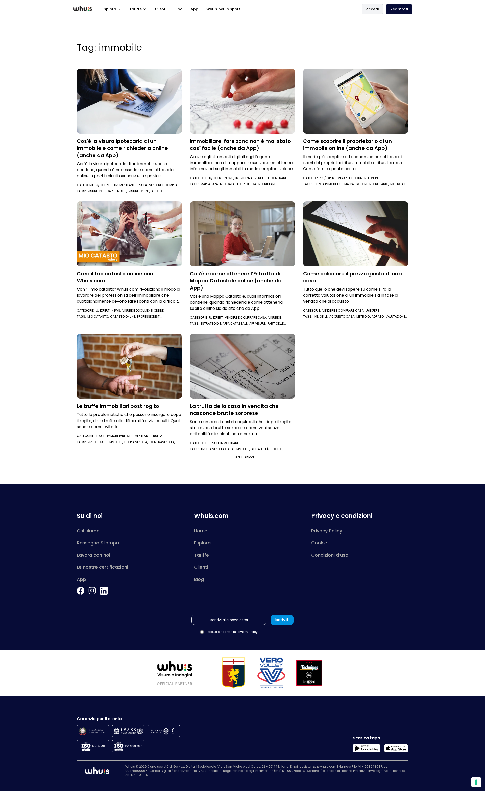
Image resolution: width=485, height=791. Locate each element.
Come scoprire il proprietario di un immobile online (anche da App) (347, 145)
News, (230, 178)
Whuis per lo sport (223, 9)
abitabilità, (261, 449)
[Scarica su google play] (366, 748)
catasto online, (123, 316)
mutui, (122, 191)
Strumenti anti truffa (144, 436)
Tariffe (135, 9)
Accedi (372, 9)
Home (200, 531)
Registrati (399, 9)
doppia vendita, (136, 442)
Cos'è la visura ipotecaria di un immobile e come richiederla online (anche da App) (122, 148)
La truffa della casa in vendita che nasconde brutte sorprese (234, 410)
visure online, (139, 191)
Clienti (160, 9)
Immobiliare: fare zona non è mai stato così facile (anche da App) (240, 145)
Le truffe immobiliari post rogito (118, 406)
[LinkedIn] (104, 591)
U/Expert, (104, 185)
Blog (178, 9)
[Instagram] (92, 591)
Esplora (109, 9)
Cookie (319, 543)
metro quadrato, (371, 316)
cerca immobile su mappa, (335, 184)
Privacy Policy (326, 531)
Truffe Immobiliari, (111, 436)
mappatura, (210, 184)
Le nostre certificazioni (102, 567)
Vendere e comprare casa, (246, 317)
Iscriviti (282, 620)
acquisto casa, (342, 316)
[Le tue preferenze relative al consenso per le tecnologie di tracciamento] (476, 782)
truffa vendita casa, (218, 449)
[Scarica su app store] (396, 748)
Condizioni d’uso (329, 555)
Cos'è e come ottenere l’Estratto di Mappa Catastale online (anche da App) (236, 280)
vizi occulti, (98, 442)
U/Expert (372, 310)
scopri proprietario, (373, 184)
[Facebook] (80, 591)
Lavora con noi (93, 555)
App (194, 9)
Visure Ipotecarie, (102, 191)
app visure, (258, 323)
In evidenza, (245, 178)
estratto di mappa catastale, (225, 323)
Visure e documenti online (358, 178)
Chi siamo (88, 531)
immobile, (321, 316)
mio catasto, (231, 184)
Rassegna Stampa (98, 543)
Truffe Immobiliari (223, 443)
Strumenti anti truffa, (130, 185)
